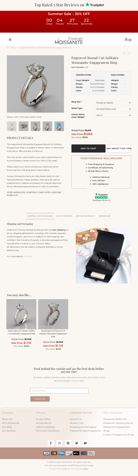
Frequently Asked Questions (85, 430)
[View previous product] (124, 53)
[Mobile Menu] (9, 39)
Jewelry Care (76, 423)
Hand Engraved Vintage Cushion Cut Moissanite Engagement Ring (21, 332)
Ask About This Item (119, 148)
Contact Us (76, 419)
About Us (7, 419)
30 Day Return (44, 423)
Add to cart (88, 148)
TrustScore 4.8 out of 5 (101, 200)
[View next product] (129, 53)
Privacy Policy (43, 419)
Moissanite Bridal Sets (115, 419)
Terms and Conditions (48, 430)
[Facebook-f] (51, 443)
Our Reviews (9, 430)
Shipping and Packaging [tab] (40, 216)
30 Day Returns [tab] (64, 216)
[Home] (8, 48)
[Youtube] (85, 443)
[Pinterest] (68, 443)
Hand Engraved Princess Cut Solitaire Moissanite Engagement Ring (53, 333)
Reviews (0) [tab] (105, 216)
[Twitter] (77, 443)
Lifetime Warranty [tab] (85, 216)
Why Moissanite (10, 423)
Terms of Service (75, 469)
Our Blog (7, 427)
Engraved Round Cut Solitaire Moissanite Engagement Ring (44, 48)
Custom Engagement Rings (118, 434)
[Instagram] (59, 443)
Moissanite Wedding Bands (118, 423)
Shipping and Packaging (83, 427)
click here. (27, 256)
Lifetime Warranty (45, 427)
